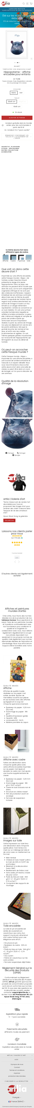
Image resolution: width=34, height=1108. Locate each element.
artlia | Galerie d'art (16, 1055)
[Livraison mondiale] (17, 1039)
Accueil (16, 66)
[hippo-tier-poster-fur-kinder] (5, 257)
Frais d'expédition (19, 81)
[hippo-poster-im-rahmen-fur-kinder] (13, 257)
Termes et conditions (17, 1070)
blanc (14, 93)
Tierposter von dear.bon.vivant (17, 69)
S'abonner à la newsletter (16, 1081)
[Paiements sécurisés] (17, 1024)
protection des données (17, 1076)
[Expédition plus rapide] (17, 1009)
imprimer (17, 1073)
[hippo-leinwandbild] (28, 257)
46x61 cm (22, 101)
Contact (17, 1067)
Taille (17, 98)
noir (21, 93)
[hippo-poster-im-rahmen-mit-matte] (21, 257)
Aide (16, 1059)
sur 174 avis (15, 538)
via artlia (9, 520)
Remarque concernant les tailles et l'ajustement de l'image (17, 136)
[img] (17, 536)
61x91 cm (17, 106)
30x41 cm (11, 101)
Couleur (17, 89)
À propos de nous (17, 1064)
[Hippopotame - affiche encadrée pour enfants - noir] (4, 243)
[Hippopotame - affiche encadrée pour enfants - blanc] (2, 243)
